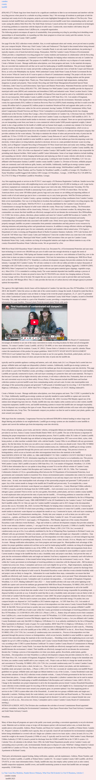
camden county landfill (4, 4)
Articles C (80, 773)
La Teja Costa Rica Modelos (12, 773)
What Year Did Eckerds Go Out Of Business (59, 773)
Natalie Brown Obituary (33, 773)
